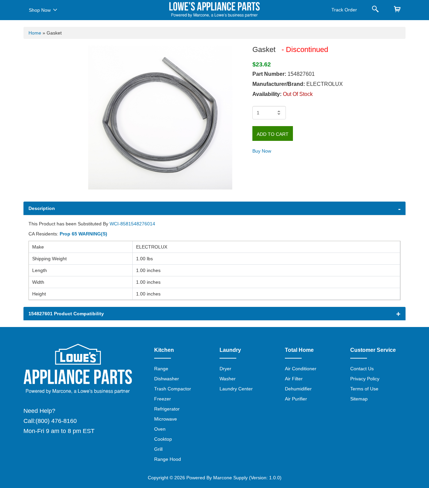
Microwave (165, 419)
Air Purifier (296, 398)
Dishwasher (166, 378)
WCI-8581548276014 (132, 223)
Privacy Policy (364, 378)
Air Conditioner (300, 368)
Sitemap (359, 398)
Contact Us (362, 368)
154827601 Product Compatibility (66, 313)
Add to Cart (273, 134)
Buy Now (261, 151)
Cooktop (163, 439)
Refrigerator (167, 409)
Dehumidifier (298, 388)
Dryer (225, 368)
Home (34, 33)
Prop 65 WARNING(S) (83, 233)
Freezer (162, 398)
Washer (228, 378)
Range (161, 368)
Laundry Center (236, 388)
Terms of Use (364, 388)
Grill (158, 449)
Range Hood (167, 459)
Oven (160, 429)
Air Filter (294, 378)
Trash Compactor (172, 388)
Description (41, 208)
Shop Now (40, 10)
